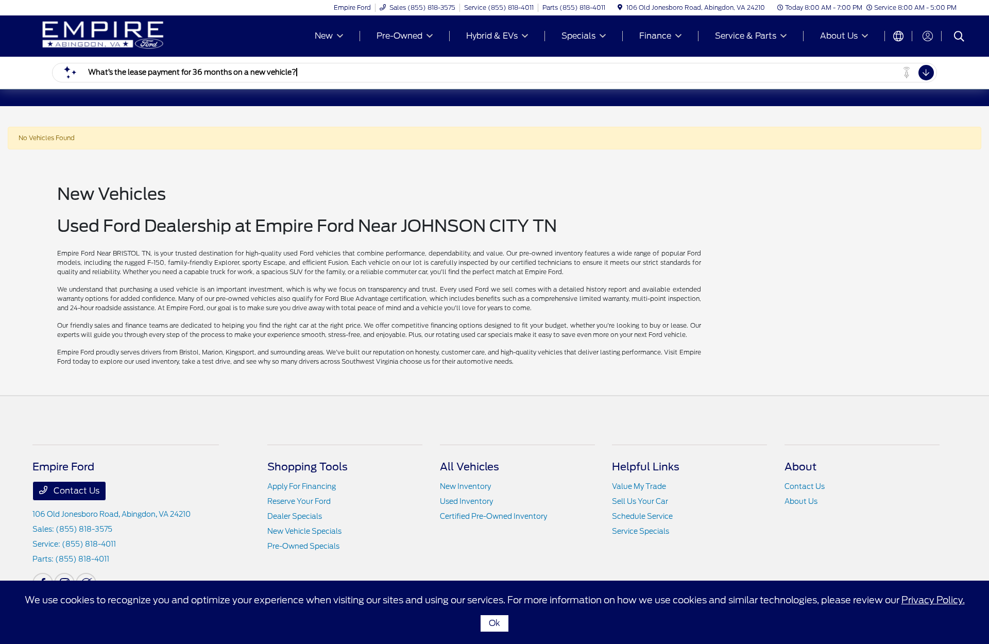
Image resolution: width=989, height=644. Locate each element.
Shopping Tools (307, 467)
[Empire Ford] (121, 35)
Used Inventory (466, 501)
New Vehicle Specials (304, 531)
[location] (620, 7)
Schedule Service (642, 516)
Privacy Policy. (933, 600)
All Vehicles (469, 467)
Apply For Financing (301, 486)
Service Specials (640, 531)
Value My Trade (639, 486)
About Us (801, 501)
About (800, 467)
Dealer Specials (294, 516)
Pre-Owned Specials (303, 546)
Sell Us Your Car (640, 501)
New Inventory (465, 486)
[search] (959, 37)
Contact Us (75, 491)
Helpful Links (645, 467)
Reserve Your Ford (299, 501)
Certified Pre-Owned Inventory (493, 516)
